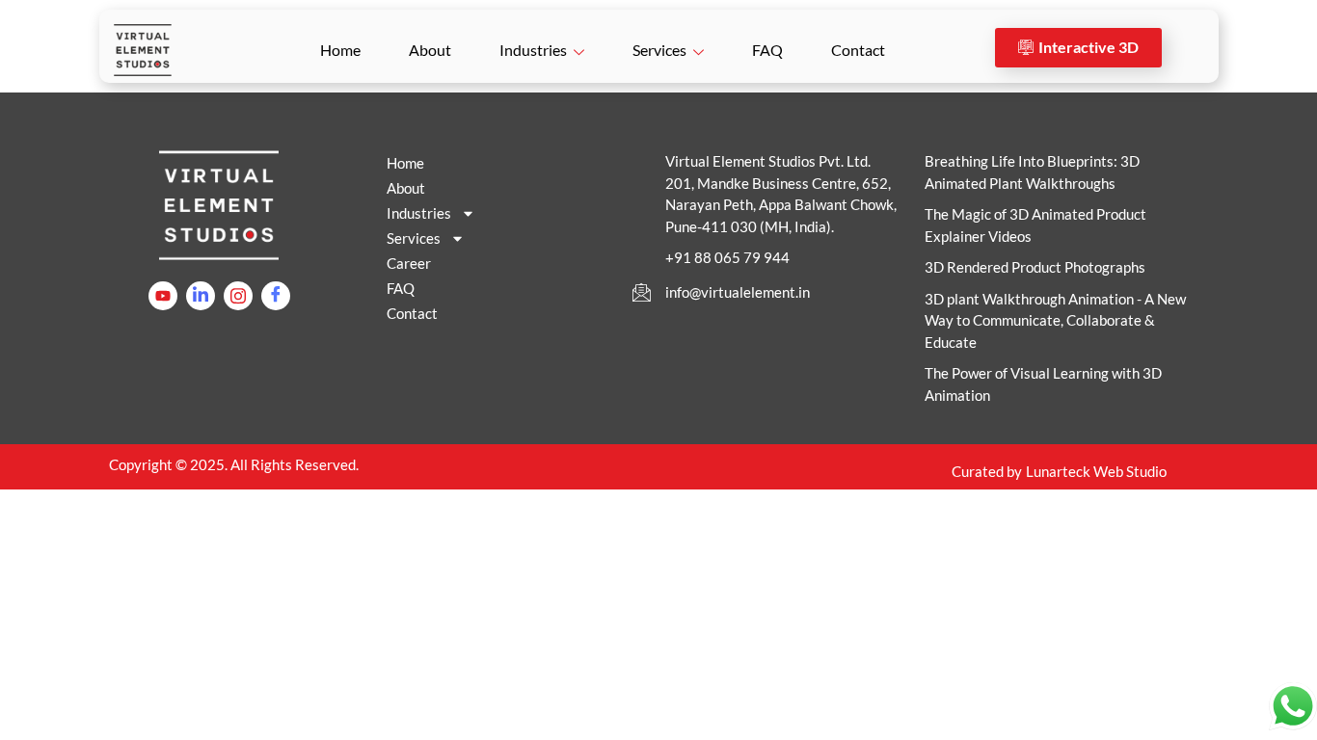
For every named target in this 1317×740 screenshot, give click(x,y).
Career (409, 263)
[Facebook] (275, 295)
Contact (858, 49)
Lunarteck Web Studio (1096, 471)
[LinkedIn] (200, 295)
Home (340, 49)
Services (659, 49)
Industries (533, 49)
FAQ (767, 49)
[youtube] (162, 295)
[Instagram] (238, 295)
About (430, 49)
